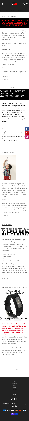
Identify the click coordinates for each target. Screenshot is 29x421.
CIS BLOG (12, 10)
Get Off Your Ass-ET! (8, 87)
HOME (14, 381)
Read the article (5, 79)
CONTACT (14, 394)
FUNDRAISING (19, 10)
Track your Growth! (8, 153)
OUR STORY (14, 383)
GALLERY (26, 10)
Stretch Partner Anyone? (9, 16)
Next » (17, 369)
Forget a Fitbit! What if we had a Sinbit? (14, 287)
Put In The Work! (7, 224)
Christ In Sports (13, 404)
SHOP (7, 10)
